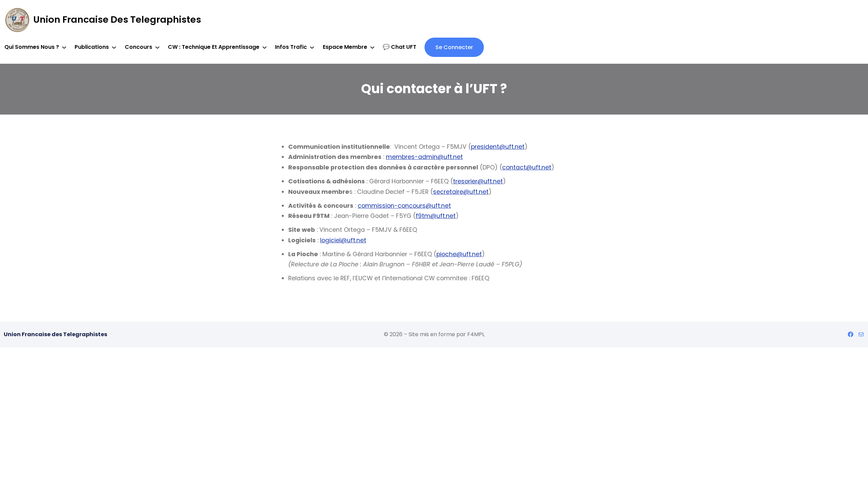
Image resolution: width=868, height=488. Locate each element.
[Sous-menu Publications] (114, 47)
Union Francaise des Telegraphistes (117, 19)
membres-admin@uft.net (424, 157)
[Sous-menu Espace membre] (372, 47)
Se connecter (454, 47)
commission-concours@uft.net (404, 206)
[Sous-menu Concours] (157, 47)
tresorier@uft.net (478, 181)
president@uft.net (498, 147)
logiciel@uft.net (343, 240)
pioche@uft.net (459, 254)
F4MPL (476, 334)
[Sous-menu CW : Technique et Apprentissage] (264, 47)
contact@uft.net (526, 167)
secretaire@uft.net (461, 192)
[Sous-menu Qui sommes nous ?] (64, 47)
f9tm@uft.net (436, 216)
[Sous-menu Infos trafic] (312, 47)
